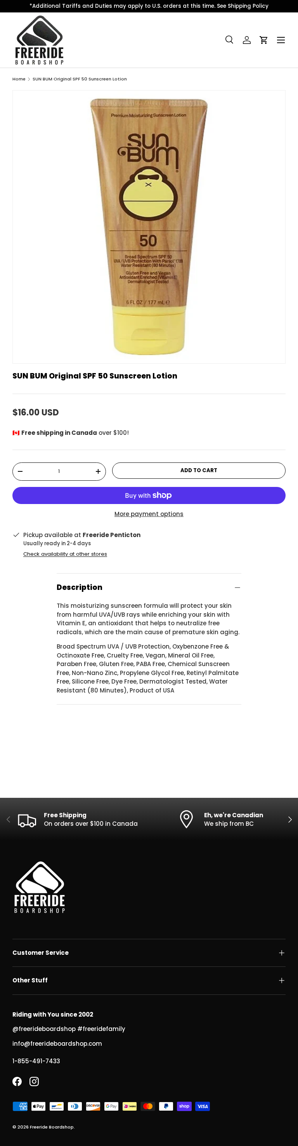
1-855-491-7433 (36, 1061)
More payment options (149, 514)
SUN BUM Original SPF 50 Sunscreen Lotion (80, 79)
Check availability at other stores (65, 554)
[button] (263, 40)
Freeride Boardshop (52, 1127)
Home (19, 79)
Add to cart (198, 470)
